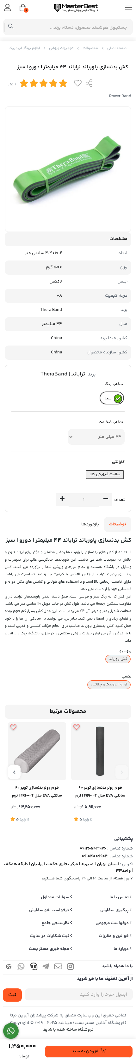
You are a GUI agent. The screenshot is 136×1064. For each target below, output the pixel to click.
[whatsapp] (21, 967)
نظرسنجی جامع (55, 923)
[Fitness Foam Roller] (100, 751)
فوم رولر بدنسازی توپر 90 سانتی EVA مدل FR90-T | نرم (100, 792)
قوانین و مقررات (114, 936)
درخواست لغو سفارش (49, 910)
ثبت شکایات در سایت (50, 936)
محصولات (90, 48)
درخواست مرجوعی (113, 923)
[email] (58, 967)
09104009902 (94, 856)
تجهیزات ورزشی (61, 48)
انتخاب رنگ (115, 384)
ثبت (12, 995)
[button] (121, 772)
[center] (10, 27)
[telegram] (46, 967)
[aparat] (9, 967)
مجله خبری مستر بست (49, 949)
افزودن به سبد (86, 1051)
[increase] (62, 499)
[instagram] (70, 967)
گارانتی (118, 462)
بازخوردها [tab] (90, 524)
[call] (33, 967)
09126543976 (93, 848)
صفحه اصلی (117, 48)
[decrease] (105, 499)
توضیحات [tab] (117, 524)
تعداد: (119, 500)
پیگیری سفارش (115, 910)
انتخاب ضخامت (112, 422)
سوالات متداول (55, 897)
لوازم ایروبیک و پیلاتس (109, 684)
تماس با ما (119, 897)
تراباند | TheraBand (62, 374)
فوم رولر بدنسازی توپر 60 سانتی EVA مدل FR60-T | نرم (37, 792)
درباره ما (122, 949)
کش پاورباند (118, 659)
